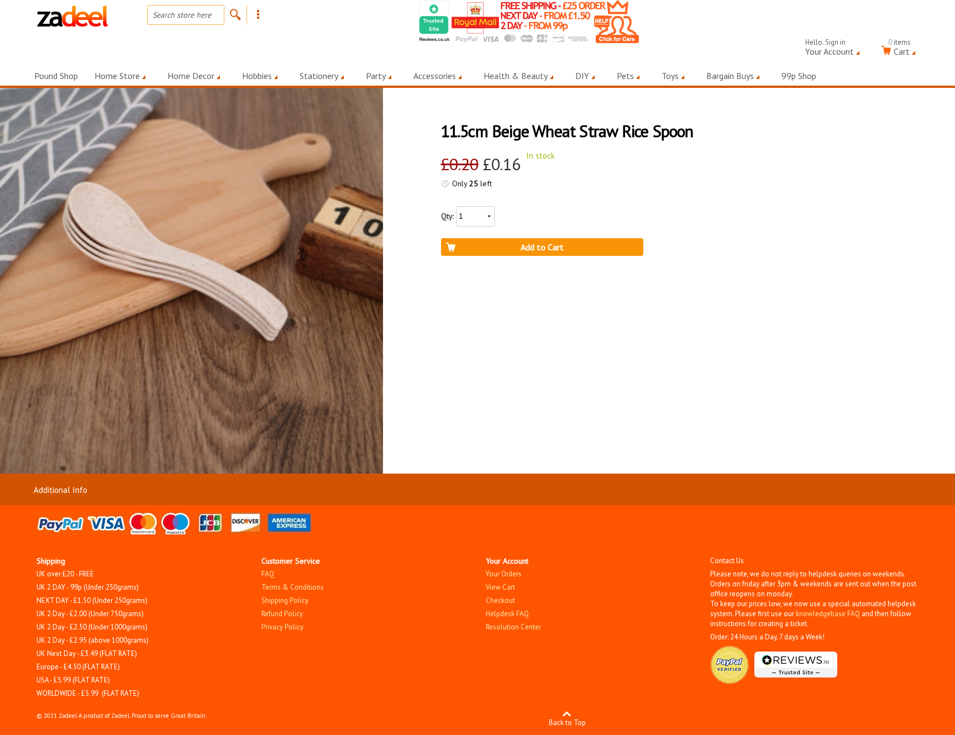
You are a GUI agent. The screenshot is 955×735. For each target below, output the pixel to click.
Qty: (447, 216)
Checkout (500, 600)
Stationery (319, 75)
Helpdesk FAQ (507, 613)
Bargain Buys (730, 75)
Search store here (182, 15)
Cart (899, 49)
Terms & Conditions (292, 587)
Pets (625, 75)
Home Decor (190, 75)
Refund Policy (282, 613)
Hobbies (257, 75)
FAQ (267, 574)
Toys (670, 75)
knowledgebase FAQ (828, 613)
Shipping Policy (284, 600)
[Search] (235, 14)
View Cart (500, 587)
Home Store (117, 75)
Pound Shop (56, 75)
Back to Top (567, 722)
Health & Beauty (516, 75)
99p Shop (798, 75)
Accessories (434, 75)
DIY (582, 75)
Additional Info (60, 490)
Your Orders (504, 574)
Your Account (829, 49)
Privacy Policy (282, 627)
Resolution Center (513, 627)
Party (376, 75)
